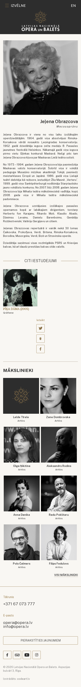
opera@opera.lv (18, 622)
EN (73, 6)
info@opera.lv (16, 626)
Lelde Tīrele (21, 419)
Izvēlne (18, 6)
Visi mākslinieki (66, 575)
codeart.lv (23, 678)
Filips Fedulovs (59, 565)
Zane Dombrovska (58, 419)
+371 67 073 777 (19, 603)
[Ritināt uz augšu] (72, 678)
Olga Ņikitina (21, 467)
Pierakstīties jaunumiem (41, 640)
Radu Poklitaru (59, 516)
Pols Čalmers (21, 565)
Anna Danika (21, 516)
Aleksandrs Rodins (59, 467)
